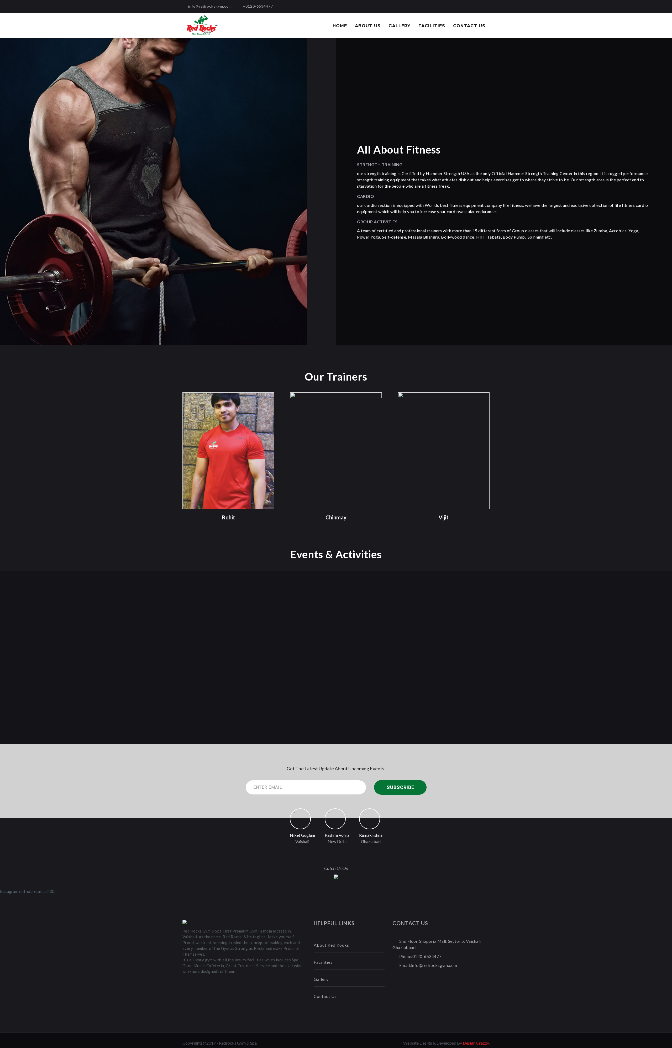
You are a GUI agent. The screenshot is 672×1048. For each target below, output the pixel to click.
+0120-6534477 (258, 6)
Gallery (399, 25)
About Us (368, 25)
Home (340, 25)
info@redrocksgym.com (210, 6)
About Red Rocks (331, 944)
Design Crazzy (476, 1042)
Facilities (431, 25)
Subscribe (400, 787)
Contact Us (469, 25)
